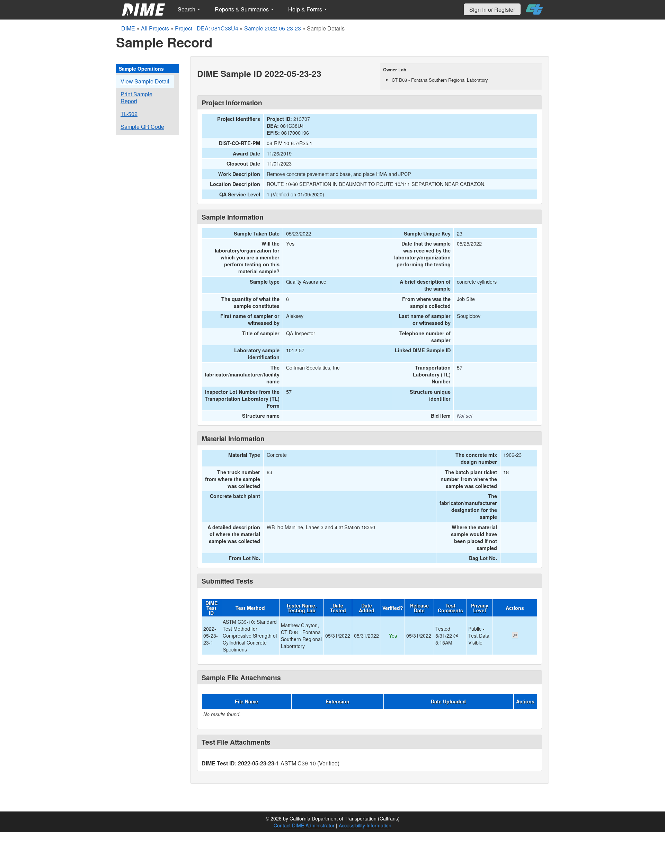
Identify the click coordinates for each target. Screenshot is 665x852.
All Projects (155, 28)
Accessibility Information (365, 825)
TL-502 (129, 114)
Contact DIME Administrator (304, 825)
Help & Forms (305, 9)
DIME (128, 28)
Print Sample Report (136, 97)
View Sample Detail (145, 81)
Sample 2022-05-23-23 (272, 28)
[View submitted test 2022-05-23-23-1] (515, 635)
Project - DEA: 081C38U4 (206, 28)
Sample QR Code (142, 127)
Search (187, 9)
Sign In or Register (492, 10)
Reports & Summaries (242, 9)
